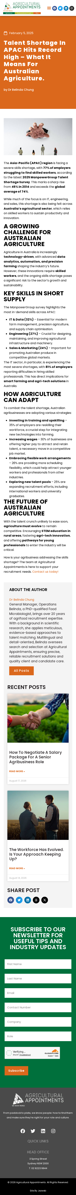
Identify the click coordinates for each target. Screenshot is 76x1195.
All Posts (21, 670)
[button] (49, 8)
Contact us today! (45, 572)
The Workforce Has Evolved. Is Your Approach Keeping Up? (36, 854)
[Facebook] (54, 8)
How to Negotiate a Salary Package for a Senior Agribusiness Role (35, 757)
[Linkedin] (66, 8)
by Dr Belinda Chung (19, 90)
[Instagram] (71, 8)
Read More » (17, 771)
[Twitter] (60, 8)
